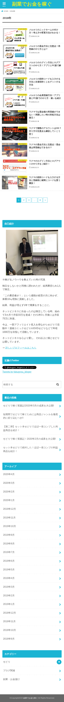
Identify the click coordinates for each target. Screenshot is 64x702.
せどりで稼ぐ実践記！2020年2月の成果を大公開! (29, 438)
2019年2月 (9, 595)
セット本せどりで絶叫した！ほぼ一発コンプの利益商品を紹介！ (30, 449)
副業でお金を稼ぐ (32, 4)
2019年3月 (9, 586)
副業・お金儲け (11, 679)
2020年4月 (9, 474)
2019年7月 (9, 552)
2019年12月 (9, 509)
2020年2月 (9, 491)
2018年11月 (9, 621)
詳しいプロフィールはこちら (20, 347)
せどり (6, 661)
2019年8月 (9, 543)
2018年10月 (9, 630)
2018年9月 (9, 638)
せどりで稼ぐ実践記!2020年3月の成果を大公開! (28, 405)
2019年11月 (9, 517)
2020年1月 (9, 500)
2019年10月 (9, 526)
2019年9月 (9, 534)
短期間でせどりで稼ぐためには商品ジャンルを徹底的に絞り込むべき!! (30, 416)
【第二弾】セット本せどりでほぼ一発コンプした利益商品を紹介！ (30, 428)
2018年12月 (9, 612)
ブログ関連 (9, 670)
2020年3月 (9, 483)
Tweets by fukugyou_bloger (16, 371)
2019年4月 (9, 578)
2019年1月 (9, 604)
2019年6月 (9, 560)
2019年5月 (9, 569)
